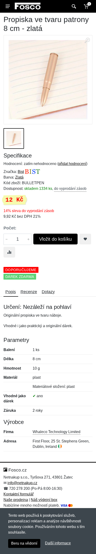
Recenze (29, 291)
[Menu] (7, 6)
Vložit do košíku (55, 239)
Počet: (9, 228)
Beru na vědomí (24, 543)
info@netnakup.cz (22, 483)
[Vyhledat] (73, 6)
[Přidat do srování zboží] (9, 252)
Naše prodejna (15, 500)
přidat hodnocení (72, 164)
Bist (21, 172)
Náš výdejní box (44, 500)
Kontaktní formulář (18, 494)
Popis (10, 291)
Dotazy (48, 291)
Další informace (58, 543)
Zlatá (19, 177)
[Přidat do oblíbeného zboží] (85, 239)
